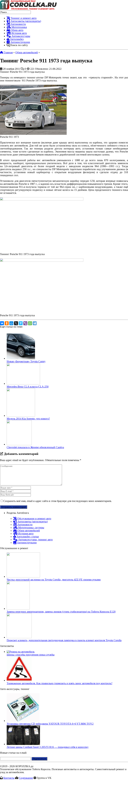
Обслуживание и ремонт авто (34, 518)
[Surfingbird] (21, 323)
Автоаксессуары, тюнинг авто (35, 539)
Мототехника (19, 27)
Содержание (26, 777)
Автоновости (18, 24)
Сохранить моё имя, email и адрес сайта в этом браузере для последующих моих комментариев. (57, 501)
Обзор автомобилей (26, 52)
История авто (19, 33)
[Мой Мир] (11, 323)
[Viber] (25, 323)
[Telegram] (35, 323)
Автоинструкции (20, 42)
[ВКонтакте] (2, 323)
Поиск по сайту (19, 45)
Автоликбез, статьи (27, 536)
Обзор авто (16, 30)
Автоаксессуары (20, 36)
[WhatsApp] (30, 323)
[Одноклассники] (7, 323)
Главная (8, 52)
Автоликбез (16, 39)
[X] (16, 323)
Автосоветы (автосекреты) (25, 21)
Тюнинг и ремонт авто (23, 18)
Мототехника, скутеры (31, 527)
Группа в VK (44, 777)
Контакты (8, 777)
